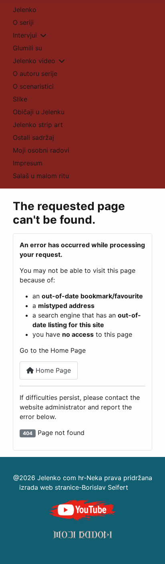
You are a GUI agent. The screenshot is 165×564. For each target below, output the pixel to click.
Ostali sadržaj (33, 137)
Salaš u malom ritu (41, 176)
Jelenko (24, 10)
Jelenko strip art (38, 125)
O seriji (23, 22)
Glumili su (27, 48)
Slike (20, 99)
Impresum (27, 163)
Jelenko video (34, 61)
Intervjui (25, 35)
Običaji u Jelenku (38, 112)
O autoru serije (35, 73)
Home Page (52, 370)
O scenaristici (33, 86)
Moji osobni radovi (41, 150)
